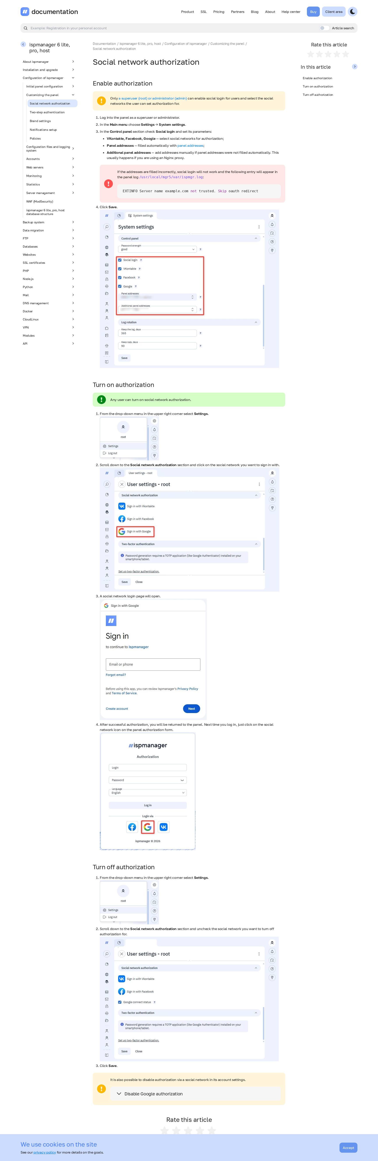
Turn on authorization (318, 86)
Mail (26, 295)
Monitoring (34, 176)
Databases (30, 246)
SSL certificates (34, 262)
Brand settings (40, 121)
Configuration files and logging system (48, 148)
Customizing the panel (42, 95)
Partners (237, 11)
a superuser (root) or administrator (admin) (153, 98)
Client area (333, 11)
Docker (28, 311)
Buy (313, 11)
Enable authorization (317, 78)
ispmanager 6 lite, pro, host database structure (45, 212)
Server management (40, 193)
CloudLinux (31, 319)
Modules (29, 335)
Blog (255, 11)
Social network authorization (50, 103)
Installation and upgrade (40, 70)
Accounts (32, 159)
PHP (26, 271)
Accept (348, 1147)
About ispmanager (36, 61)
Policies (35, 138)
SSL (204, 11)
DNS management (36, 303)
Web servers (34, 167)
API (25, 343)
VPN (26, 327)
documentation (55, 11)
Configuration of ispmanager (43, 78)
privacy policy (44, 1152)
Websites (29, 254)
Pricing (218, 11)
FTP (25, 238)
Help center (291, 11)
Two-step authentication (47, 112)
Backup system (33, 222)
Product (187, 11)
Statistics (33, 184)
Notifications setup (43, 129)
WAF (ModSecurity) (39, 201)
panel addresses (190, 145)
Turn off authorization (318, 94)
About (270, 11)
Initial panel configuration (44, 86)
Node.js (28, 279)
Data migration (33, 230)
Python (28, 287)
